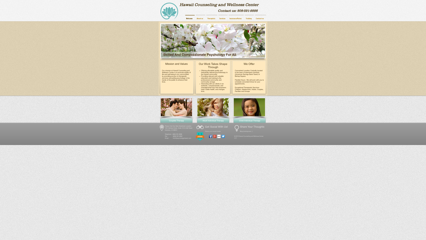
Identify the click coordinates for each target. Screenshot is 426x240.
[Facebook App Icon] (210, 136)
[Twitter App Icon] (223, 136)
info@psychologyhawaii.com (182, 138)
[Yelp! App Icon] (219, 136)
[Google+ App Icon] (214, 136)
